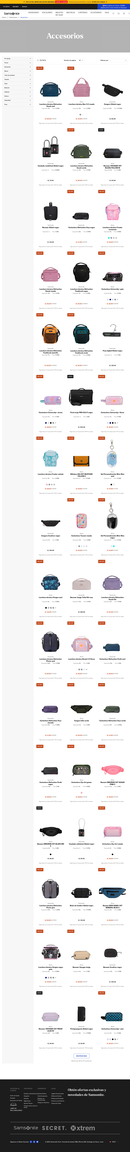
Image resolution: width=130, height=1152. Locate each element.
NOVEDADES (33, 12)
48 (80, 60)
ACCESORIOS (96, 12)
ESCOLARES (47, 12)
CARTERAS (82, 12)
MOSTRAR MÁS (81, 1056)
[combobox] (112, 1142)
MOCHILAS (70, 12)
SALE (107, 12)
